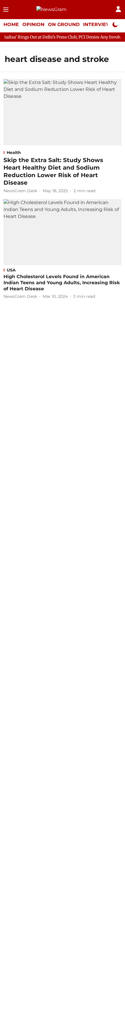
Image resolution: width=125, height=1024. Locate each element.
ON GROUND (64, 24)
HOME (11, 24)
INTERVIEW (97, 24)
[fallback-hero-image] (62, 112)
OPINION (33, 24)
